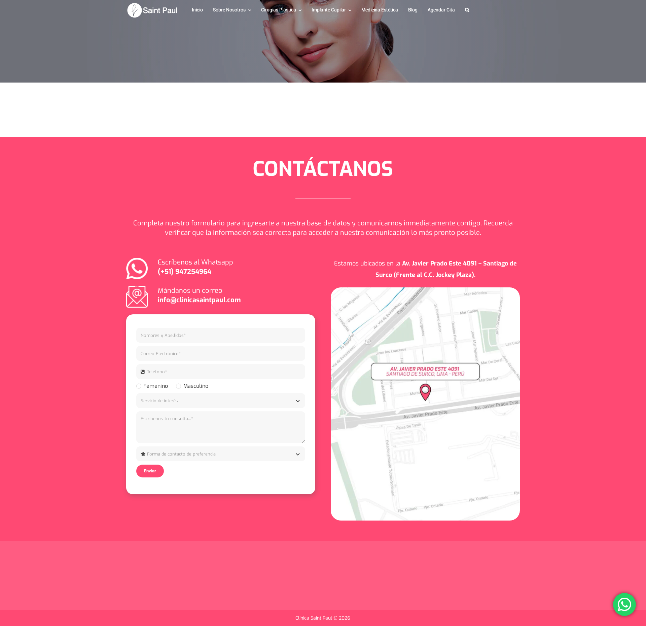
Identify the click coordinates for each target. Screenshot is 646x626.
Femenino (155, 385)
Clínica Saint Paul (314, 618)
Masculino (195, 385)
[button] (467, 10)
